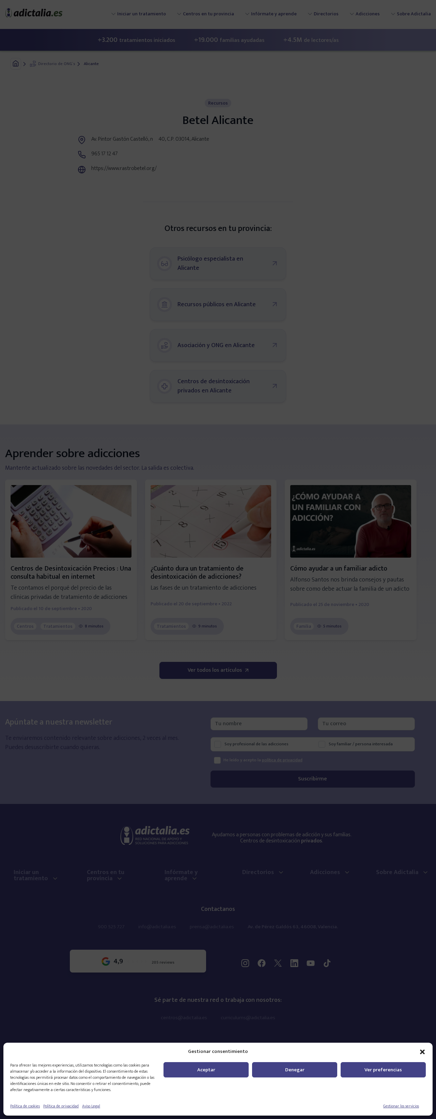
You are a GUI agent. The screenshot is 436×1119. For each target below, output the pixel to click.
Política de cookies (25, 1106)
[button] (422, 1051)
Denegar (295, 1070)
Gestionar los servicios (401, 1106)
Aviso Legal (91, 1106)
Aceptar (206, 1070)
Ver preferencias (383, 1070)
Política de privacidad (61, 1106)
